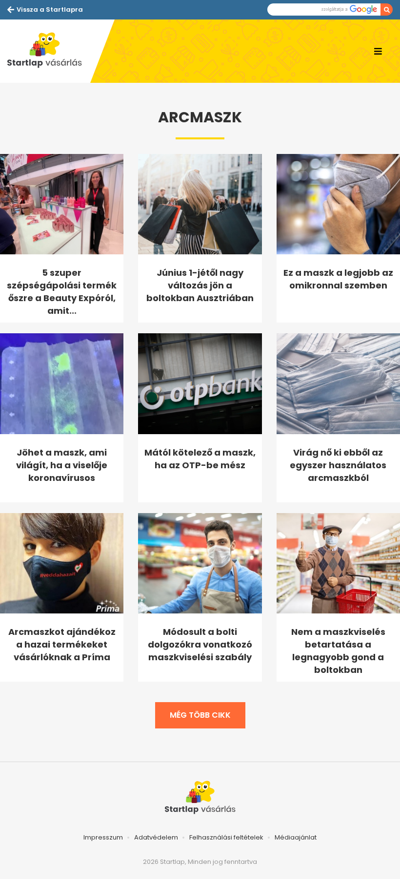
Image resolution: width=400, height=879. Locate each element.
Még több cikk (200, 715)
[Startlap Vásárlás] (48, 51)
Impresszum (103, 837)
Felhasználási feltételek (226, 837)
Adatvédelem (156, 837)
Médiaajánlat (296, 837)
